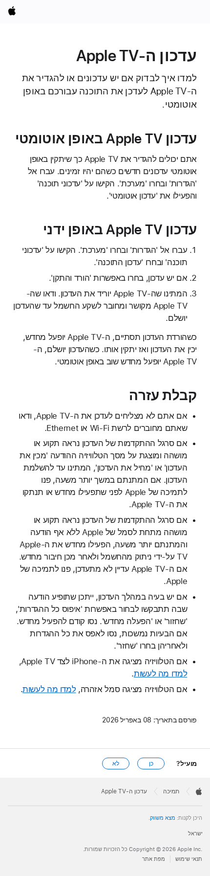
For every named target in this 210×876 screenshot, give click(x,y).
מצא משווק (162, 818)
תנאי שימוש (188, 859)
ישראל (195, 834)
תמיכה (171, 791)
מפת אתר (153, 859)
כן (151, 763)
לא (115, 763)
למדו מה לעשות (160, 673)
